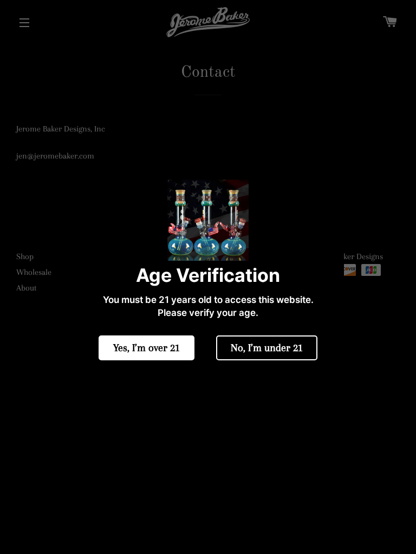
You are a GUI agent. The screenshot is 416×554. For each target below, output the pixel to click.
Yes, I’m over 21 (146, 348)
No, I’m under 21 (267, 348)
